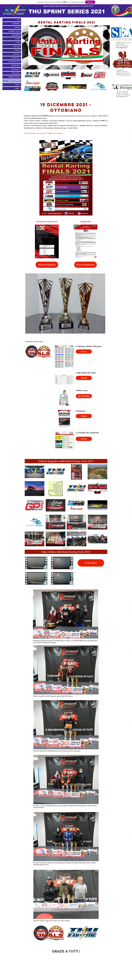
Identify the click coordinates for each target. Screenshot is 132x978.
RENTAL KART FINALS (14, 81)
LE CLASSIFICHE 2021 (14, 62)
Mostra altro (66, 547)
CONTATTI (17, 84)
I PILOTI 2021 (16, 54)
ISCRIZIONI (17, 27)
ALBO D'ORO (16, 46)
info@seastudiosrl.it (123, 47)
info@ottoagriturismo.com (125, 75)
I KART (18, 43)
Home (18, 20)
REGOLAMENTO (16, 35)
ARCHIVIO (17, 50)
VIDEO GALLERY (16, 73)
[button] (66, 461)
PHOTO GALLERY (15, 69)
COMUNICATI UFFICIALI (14, 77)
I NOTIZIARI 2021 (15, 65)
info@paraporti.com (124, 96)
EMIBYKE (17, 88)
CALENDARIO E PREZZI (14, 31)
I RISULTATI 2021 (15, 58)
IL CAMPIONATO (16, 24)
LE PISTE (17, 39)
